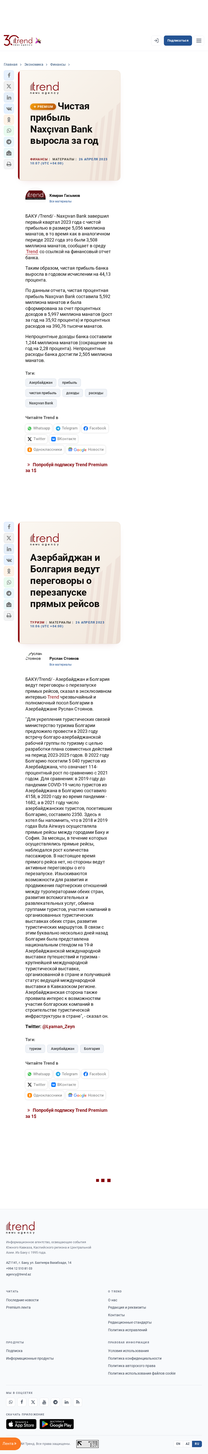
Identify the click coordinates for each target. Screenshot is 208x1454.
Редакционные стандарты (130, 1322)
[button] (9, 75)
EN (178, 1444)
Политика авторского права (131, 1366)
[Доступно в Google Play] (57, 1424)
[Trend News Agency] (20, 1227)
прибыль (69, 382)
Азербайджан (41, 382)
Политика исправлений (127, 1330)
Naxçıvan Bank (41, 403)
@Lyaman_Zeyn (58, 1026)
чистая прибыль (43, 393)
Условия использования (128, 1351)
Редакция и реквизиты (127, 1307)
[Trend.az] (22, 40)
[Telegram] (55, 1402)
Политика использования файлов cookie (142, 1373)
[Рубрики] (199, 41)
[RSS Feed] (77, 1402)
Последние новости (22, 1300)
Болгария (92, 1049)
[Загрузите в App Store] (21, 1424)
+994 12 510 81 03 (19, 1268)
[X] (33, 1402)
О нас (112, 1300)
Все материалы (60, 201)
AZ (188, 1444)
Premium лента (18, 1307)
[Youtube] (44, 1402)
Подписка (14, 1351)
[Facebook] (21, 1402)
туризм (35, 1049)
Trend (32, 251)
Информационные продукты (30, 1358)
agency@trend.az (18, 1274)
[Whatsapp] (10, 1402)
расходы (96, 393)
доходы (72, 393)
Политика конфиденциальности (135, 1358)
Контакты (116, 1315)
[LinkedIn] (66, 1402)
